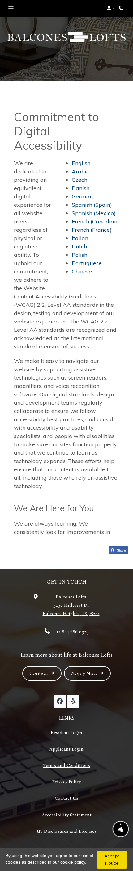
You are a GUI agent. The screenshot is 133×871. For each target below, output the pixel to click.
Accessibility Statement (69, 815)
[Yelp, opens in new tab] (73, 701)
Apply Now (85, 673)
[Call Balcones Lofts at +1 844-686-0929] (122, 8)
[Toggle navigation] (11, 8)
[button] (111, 8)
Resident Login (74, 733)
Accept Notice (112, 859)
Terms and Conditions (70, 765)
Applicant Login (73, 749)
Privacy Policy (74, 782)
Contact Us (66, 798)
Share (121, 550)
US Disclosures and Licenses (67, 831)
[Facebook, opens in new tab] (60, 701)
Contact (39, 673)
